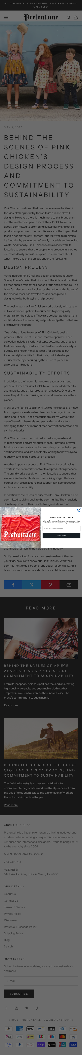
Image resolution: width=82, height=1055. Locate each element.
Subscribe (61, 535)
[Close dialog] (79, 509)
